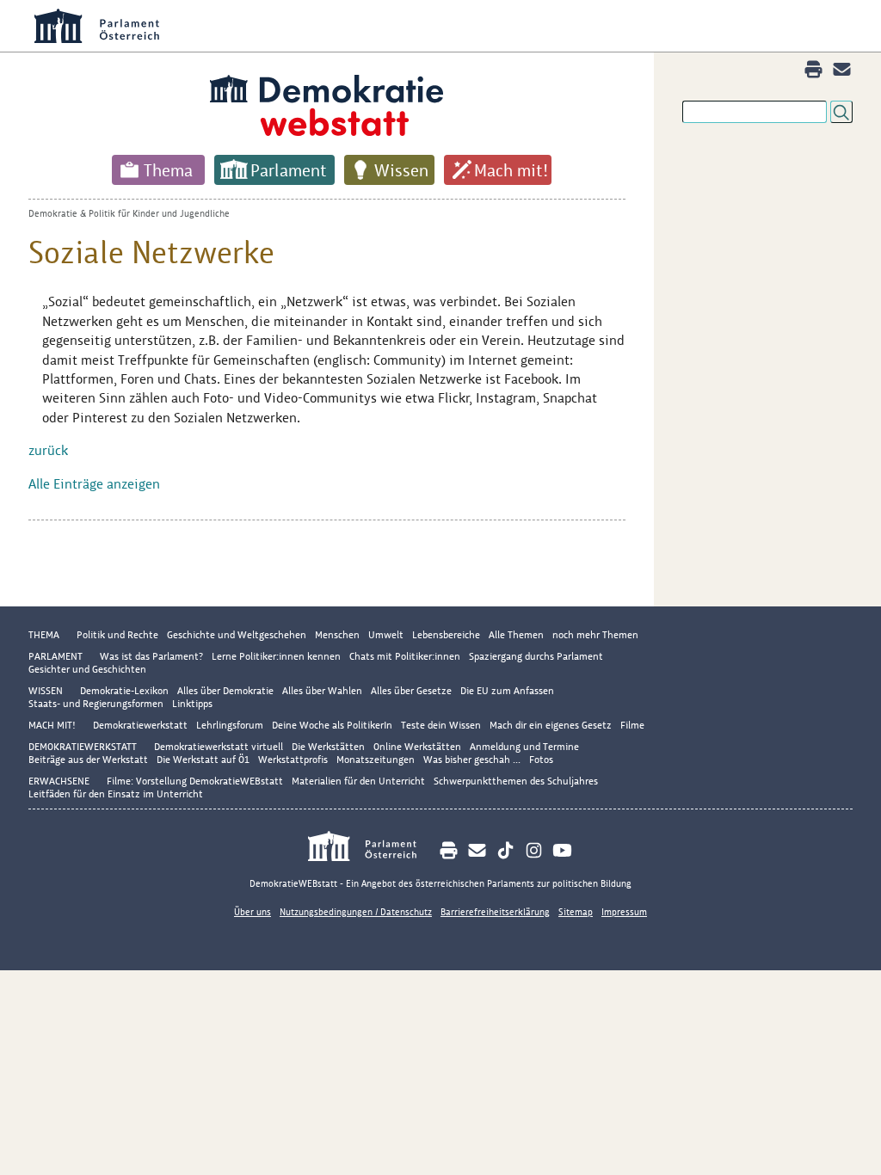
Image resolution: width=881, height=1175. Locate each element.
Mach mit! (511, 170)
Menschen (337, 635)
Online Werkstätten (417, 747)
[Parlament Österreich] (371, 848)
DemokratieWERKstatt (82, 747)
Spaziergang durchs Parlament (536, 656)
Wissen (401, 170)
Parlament (288, 170)
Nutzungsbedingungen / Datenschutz (356, 912)
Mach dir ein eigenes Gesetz (551, 725)
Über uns (252, 912)
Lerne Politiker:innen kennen (276, 656)
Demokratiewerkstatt (140, 725)
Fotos (541, 760)
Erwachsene (58, 781)
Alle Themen (516, 635)
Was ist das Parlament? (151, 656)
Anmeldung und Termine (524, 747)
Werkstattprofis (293, 760)
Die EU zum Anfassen (507, 691)
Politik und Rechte (117, 635)
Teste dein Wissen (441, 725)
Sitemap (575, 912)
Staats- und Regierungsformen (95, 704)
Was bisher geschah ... (472, 760)
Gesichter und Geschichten (87, 669)
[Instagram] (534, 850)
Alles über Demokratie (225, 691)
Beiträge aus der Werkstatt (88, 760)
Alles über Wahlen (322, 691)
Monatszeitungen (375, 760)
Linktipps (192, 704)
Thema (168, 170)
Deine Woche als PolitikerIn (332, 725)
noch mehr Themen (595, 635)
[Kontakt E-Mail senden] (842, 69)
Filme (632, 725)
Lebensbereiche (446, 635)
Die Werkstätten (328, 747)
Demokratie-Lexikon (124, 691)
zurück (48, 450)
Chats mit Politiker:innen (404, 656)
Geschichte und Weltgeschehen (236, 635)
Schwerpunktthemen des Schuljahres (516, 781)
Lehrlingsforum (229, 725)
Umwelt (386, 635)
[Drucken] (813, 69)
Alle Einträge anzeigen (94, 484)
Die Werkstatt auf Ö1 (203, 760)
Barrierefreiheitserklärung (495, 912)
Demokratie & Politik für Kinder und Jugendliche (129, 213)
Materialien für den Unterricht (358, 781)
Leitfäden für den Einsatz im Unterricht (115, 794)
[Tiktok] (505, 850)
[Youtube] (562, 850)
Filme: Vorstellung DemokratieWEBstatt (195, 781)
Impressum (624, 912)
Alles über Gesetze (411, 691)
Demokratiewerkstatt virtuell (218, 747)
